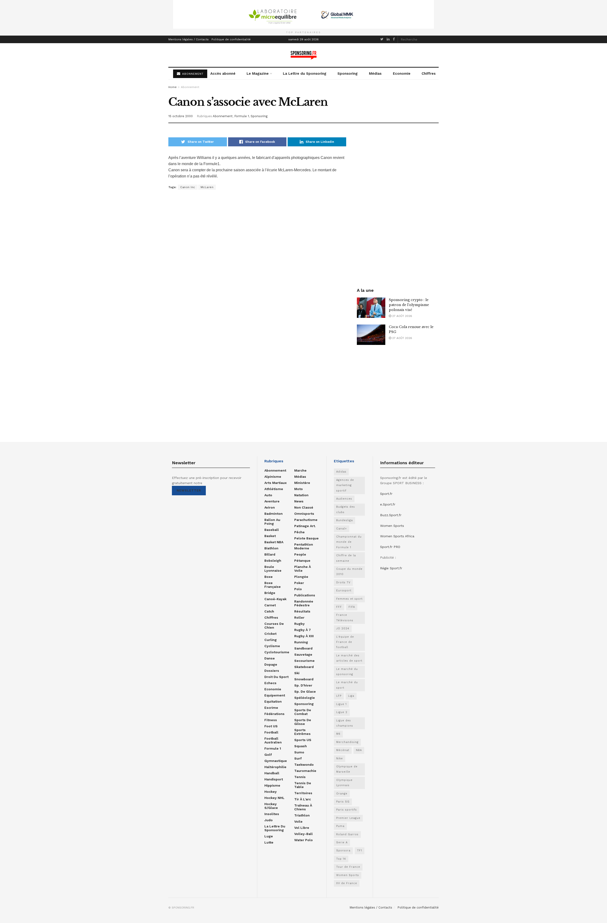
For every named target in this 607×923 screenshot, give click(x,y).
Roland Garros (347, 834)
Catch (269, 611)
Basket (270, 536)
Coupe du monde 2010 (349, 571)
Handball (271, 773)
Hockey (270, 791)
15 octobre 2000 (180, 116)
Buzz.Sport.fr (390, 515)
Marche (300, 470)
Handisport (273, 779)
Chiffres (429, 73)
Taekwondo (304, 764)
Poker (299, 583)
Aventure (272, 501)
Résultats (302, 611)
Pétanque (302, 560)
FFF (339, 606)
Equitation (273, 701)
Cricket (270, 633)
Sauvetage (303, 654)
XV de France (346, 883)
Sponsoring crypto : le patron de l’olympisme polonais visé (409, 305)
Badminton (273, 513)
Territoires (303, 793)
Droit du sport (276, 677)
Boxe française (272, 585)
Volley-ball (303, 834)
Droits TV (343, 582)
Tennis (300, 777)
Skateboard (304, 667)
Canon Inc (187, 187)
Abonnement (190, 87)
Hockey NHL (274, 798)
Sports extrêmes (302, 732)
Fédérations (274, 714)
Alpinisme (272, 476)
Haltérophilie (275, 767)
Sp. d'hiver (303, 685)
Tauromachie (305, 771)
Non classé (303, 507)
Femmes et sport (349, 598)
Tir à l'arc (302, 799)
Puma (340, 826)
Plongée (301, 577)
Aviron (269, 507)
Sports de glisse (302, 722)
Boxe (268, 577)
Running (301, 642)
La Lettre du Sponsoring (304, 73)
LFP (338, 695)
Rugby (299, 624)
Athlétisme (273, 489)
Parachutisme (305, 520)
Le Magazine (258, 73)
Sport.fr (386, 494)
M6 (338, 733)
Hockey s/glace (271, 806)
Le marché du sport (347, 685)
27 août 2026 (401, 316)
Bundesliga (344, 520)
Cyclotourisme (276, 652)
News (299, 501)
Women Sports (347, 875)
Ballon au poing (272, 521)
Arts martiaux (275, 483)
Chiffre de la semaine (346, 558)
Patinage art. (305, 526)
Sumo (299, 752)
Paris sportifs (346, 809)
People (300, 554)
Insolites (271, 814)
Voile (298, 821)
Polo (298, 589)
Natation (301, 495)
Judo (268, 820)
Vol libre (301, 828)
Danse (269, 658)
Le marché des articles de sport (349, 658)
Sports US (302, 740)
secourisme (304, 661)
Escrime (271, 708)
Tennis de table (302, 785)
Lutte (268, 842)
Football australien (273, 740)
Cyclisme (272, 646)
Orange (341, 793)
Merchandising (347, 742)
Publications (304, 595)
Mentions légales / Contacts (188, 39)
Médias (375, 73)
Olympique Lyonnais (344, 783)
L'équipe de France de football (345, 642)
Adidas (341, 471)
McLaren (207, 187)
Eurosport (343, 590)
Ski (296, 673)
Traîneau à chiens (303, 807)
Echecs (270, 683)
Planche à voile (302, 568)
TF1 (359, 850)
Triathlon (302, 815)
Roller (299, 617)
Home (172, 87)
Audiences (344, 498)
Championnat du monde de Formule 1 (349, 542)
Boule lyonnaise (272, 568)
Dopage (270, 664)
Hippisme (272, 785)
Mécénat (342, 750)
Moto (298, 489)
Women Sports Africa (397, 536)
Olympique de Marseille (347, 769)
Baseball (271, 530)
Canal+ (341, 528)
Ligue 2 (341, 712)
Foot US (271, 726)
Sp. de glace (305, 691)
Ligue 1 (341, 704)
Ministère (302, 483)
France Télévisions (344, 617)
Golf (268, 754)
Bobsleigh (272, 560)
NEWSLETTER (189, 490)
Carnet (270, 605)
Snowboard (303, 679)
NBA (359, 750)
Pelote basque (306, 538)
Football (271, 732)
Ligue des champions (344, 723)
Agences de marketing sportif (345, 485)
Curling (270, 640)
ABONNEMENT (192, 73)
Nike (339, 758)
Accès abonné (222, 73)
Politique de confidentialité (231, 39)
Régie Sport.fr (391, 568)
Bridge (269, 593)
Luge (268, 836)
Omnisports (304, 513)
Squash (300, 746)
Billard (269, 554)
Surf (298, 758)
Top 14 (341, 858)
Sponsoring (347, 73)
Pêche (299, 532)
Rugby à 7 (302, 630)
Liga (351, 695)
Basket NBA (273, 542)
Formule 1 (241, 116)
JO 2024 (342, 628)
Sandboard (303, 648)
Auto (268, 495)
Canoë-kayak (275, 599)
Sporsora (343, 850)
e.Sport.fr (387, 504)
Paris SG (342, 801)
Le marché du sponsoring (347, 672)
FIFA (352, 606)
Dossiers (271, 671)
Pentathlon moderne (303, 546)
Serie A (342, 842)
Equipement (274, 695)
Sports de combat (302, 712)
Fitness (270, 720)
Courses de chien (274, 625)
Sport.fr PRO (390, 547)
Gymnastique (275, 761)
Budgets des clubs (345, 509)
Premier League (348, 818)
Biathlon (271, 548)
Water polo (303, 840)
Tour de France (348, 866)
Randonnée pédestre (303, 603)
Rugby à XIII (304, 636)
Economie (401, 73)
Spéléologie (304, 698)
